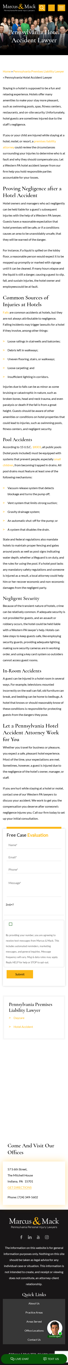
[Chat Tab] (34, 682)
